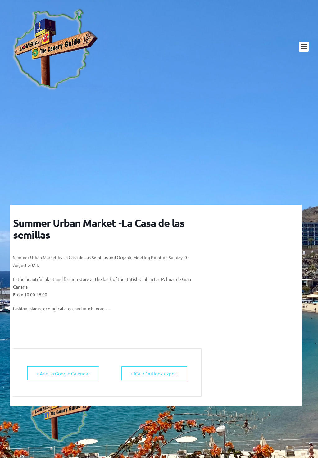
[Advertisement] (159, 149)
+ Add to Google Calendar (63, 373)
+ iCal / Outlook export (154, 373)
